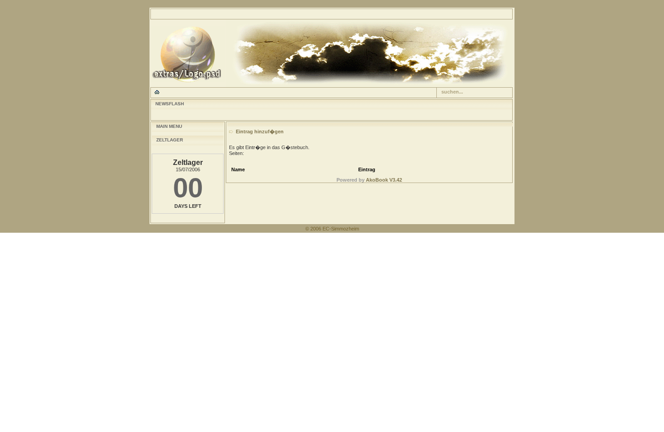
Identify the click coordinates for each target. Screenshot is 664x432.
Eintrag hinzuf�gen (260, 131)
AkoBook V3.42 (384, 180)
